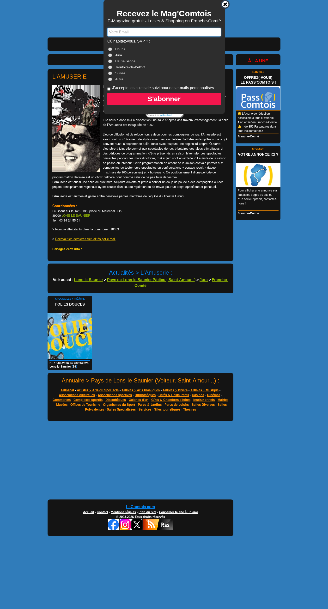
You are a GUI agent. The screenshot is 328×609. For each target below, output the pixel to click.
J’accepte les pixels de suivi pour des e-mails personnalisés (163, 88)
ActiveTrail (165, 115)
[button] (164, 99)
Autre (119, 79)
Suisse (120, 73)
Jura (118, 55)
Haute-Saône (125, 61)
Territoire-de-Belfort (130, 67)
